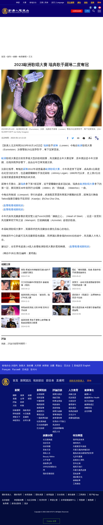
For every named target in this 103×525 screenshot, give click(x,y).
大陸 (14, 405)
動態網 (90, 500)
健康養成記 (89, 404)
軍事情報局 (57, 414)
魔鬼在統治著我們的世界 (83, 453)
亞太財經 (40, 428)
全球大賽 (26, 420)
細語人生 (56, 431)
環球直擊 (40, 397)
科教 (22, 405)
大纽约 (14, 365)
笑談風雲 (72, 397)
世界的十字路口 (59, 421)
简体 (46, 2)
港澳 (22, 395)
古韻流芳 (72, 401)
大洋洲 (37, 365)
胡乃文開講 (89, 401)
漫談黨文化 (77, 477)
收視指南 (28, 494)
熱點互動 (56, 397)
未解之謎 (72, 394)
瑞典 (45, 145)
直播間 (60, 380)
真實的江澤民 (78, 460)
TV (88, 11)
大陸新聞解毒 (58, 428)
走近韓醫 (88, 411)
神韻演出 (16, 420)
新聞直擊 (40, 408)
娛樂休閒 (48, 435)
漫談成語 (72, 408)
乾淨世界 (43, 500)
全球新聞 (40, 394)
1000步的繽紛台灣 (50, 468)
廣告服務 (71, 494)
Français (6, 369)
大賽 (24, 2)
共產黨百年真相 (79, 446)
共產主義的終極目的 (81, 450)
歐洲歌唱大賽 (52, 169)
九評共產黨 (77, 456)
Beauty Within (49, 456)
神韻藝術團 (18, 500)
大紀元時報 (31, 500)
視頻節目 (38, 380)
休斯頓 (45, 365)
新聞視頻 (41, 390)
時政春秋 (56, 404)
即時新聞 (16, 414)
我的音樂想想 (48, 473)
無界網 (5, 503)
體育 (30, 399)
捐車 (92, 2)
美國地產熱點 (74, 418)
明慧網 (82, 500)
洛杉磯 (30, 365)
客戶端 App (94, 494)
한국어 (33, 369)
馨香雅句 (72, 404)
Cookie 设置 (51, 521)
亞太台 (67, 365)
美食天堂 (46, 450)
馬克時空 (56, 425)
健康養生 (89, 390)
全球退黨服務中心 (68, 500)
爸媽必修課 (73, 411)
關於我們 (18, 494)
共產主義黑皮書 (79, 470)
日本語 (25, 369)
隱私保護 (39, 494)
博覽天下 (16, 417)
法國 (52, 365)
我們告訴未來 (78, 440)
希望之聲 (54, 500)
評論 (14, 402)
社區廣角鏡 (41, 421)
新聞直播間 (77, 11)
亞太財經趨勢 (42, 425)
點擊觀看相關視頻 (13, 205)
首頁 (3, 57)
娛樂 (15, 57)
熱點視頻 (26, 410)
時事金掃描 (57, 401)
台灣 (22, 399)
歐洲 (80, 145)
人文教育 (73, 390)
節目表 (50, 380)
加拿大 (22, 365)
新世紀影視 (16, 503)
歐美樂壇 (23, 57)
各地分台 (33, 2)
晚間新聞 (40, 404)
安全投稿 (61, 494)
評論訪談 (57, 390)
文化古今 (72, 414)
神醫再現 (88, 408)
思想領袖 (56, 408)
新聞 (17, 390)
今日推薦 (26, 414)
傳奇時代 (76, 443)
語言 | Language (58, 2)
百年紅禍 (76, 463)
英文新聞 (70, 2)
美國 (14, 399)
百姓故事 (76, 473)
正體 (41, 2)
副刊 (9, 57)
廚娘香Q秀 (47, 463)
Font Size (90, 138)
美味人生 (46, 453)
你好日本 (46, 443)
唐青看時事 (57, 418)
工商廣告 (76, 484)
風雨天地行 (77, 467)
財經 (22, 402)
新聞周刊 (40, 411)
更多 (26, 503)
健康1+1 (87, 394)
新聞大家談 (57, 394)
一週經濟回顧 (42, 418)
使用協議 (50, 494)
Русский (16, 369)
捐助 (86, 2)
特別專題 (78, 435)
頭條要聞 (16, 410)
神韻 (18, 2)
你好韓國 (46, 446)
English (86, 365)
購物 (99, 2)
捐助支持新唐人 (76, 381)
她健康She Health (91, 397)
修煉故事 (76, 480)
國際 (14, 395)
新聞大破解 (57, 411)
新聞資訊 (25, 380)
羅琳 (55, 145)
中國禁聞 (40, 401)
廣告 (79, 2)
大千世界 (46, 460)
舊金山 (59, 365)
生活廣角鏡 (47, 440)
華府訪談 (40, 414)
